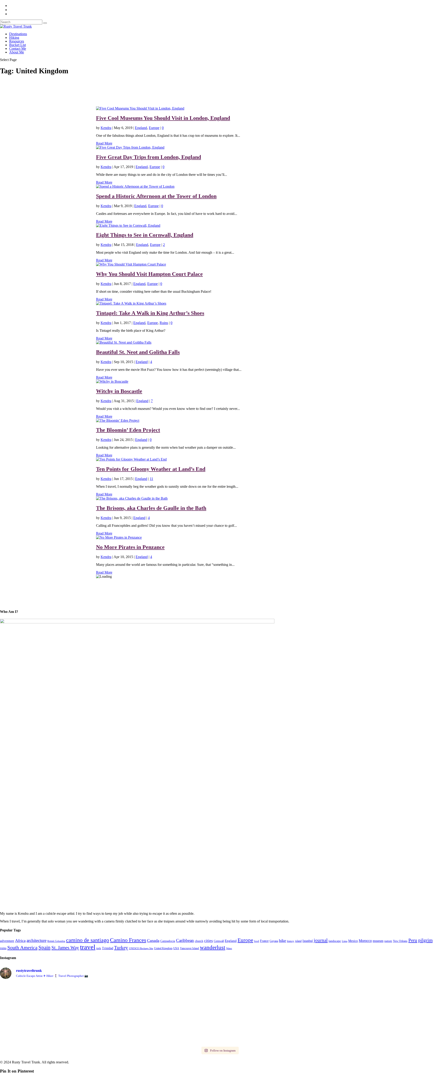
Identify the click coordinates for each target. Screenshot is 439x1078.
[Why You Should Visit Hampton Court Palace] (131, 264)
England (141, 128)
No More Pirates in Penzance (130, 547)
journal (321, 940)
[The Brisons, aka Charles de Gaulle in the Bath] (132, 498)
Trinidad (107, 948)
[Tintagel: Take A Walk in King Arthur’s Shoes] (131, 303)
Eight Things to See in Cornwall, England (144, 235)
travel (87, 947)
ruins (3, 948)
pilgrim (425, 940)
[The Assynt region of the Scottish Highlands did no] (275, 1039)
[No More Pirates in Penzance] (119, 537)
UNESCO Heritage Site (141, 948)
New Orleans (400, 941)
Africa (20, 940)
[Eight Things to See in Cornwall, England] (128, 225)
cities (208, 940)
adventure (7, 941)
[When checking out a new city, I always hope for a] (164, 1007)
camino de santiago (87, 940)
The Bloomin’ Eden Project (128, 430)
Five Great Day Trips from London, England (148, 157)
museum (378, 941)
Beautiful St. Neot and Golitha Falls (138, 352)
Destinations (18, 34)
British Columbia (56, 941)
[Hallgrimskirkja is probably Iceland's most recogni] (54, 1015)
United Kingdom (163, 948)
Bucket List (17, 45)
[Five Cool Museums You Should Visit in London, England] (140, 108)
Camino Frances (128, 940)
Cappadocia (167, 941)
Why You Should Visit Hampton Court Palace (149, 274)
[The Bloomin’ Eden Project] (117, 420)
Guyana (274, 941)
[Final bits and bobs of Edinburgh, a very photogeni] (54, 986)
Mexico (353, 941)
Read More (104, 143)
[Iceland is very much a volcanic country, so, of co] (275, 1007)
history (290, 941)
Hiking (14, 38)
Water (229, 948)
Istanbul (307, 941)
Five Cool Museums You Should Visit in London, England (163, 118)
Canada (153, 940)
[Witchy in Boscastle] (112, 381)
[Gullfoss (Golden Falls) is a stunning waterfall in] (275, 990)
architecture (36, 940)
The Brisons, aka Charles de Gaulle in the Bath (151, 508)
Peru (412, 940)
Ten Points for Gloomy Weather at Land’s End (150, 469)
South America (22, 947)
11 (151, 479)
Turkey (121, 947)
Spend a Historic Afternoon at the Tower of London (156, 196)
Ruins (164, 323)
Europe (154, 128)
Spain (44, 947)
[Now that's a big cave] (164, 1037)
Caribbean (185, 940)
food (256, 941)
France (264, 941)
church (199, 941)
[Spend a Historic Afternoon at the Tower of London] (135, 186)
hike (282, 940)
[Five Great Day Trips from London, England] (130, 147)
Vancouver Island (189, 948)
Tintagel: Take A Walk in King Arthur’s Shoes (150, 313)
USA (176, 948)
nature (388, 941)
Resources (16, 41)
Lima (344, 941)
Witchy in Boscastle (119, 391)
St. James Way (65, 947)
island (298, 941)
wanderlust (212, 947)
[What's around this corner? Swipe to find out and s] (54, 1039)
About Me (16, 52)
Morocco (365, 941)
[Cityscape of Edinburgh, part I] (164, 986)
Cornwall (219, 941)
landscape (335, 941)
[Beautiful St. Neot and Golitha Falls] (123, 342)
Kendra (106, 128)
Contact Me (17, 48)
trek (98, 948)
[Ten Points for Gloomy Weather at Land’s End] (131, 459)
